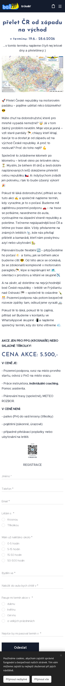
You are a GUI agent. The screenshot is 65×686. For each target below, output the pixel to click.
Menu (60, 6)
